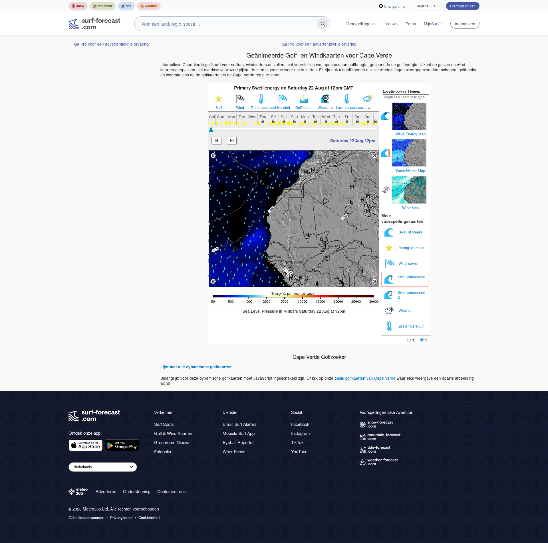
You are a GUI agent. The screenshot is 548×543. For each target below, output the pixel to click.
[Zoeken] (323, 23)
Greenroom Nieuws (172, 442)
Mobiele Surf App (239, 433)
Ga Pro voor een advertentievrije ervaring (111, 44)
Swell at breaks (411, 231)
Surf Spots (164, 424)
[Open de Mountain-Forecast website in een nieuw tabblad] (103, 6)
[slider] (211, 129)
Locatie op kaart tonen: (401, 91)
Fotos (411, 24)
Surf (218, 107)
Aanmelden (465, 24)
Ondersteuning (136, 491)
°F (426, 339)
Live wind (282, 107)
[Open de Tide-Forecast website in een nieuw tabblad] (126, 6)
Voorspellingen (359, 24)
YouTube (299, 451)
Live (368, 107)
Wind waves (408, 263)
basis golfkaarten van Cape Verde (365, 378)
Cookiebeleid (149, 517)
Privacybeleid (121, 517)
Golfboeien (304, 107)
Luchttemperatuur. (346, 107)
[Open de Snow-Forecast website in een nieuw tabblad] (78, 6)
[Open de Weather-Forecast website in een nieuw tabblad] (149, 6)
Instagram (300, 433)
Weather (406, 310)
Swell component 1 (411, 279)
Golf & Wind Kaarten (173, 433)
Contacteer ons (171, 491)
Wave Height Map (410, 170)
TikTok (297, 442)
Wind (240, 107)
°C (414, 339)
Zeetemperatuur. (261, 107)
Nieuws (391, 24)
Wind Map (410, 207)
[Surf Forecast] (94, 23)
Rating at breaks (412, 247)
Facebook (300, 424)
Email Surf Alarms (240, 424)
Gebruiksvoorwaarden (86, 517)
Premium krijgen (463, 5)
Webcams (325, 107)
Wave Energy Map (410, 134)
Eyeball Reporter (238, 442)
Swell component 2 (411, 294)
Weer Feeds (234, 451)
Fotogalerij (163, 451)
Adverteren (106, 491)
